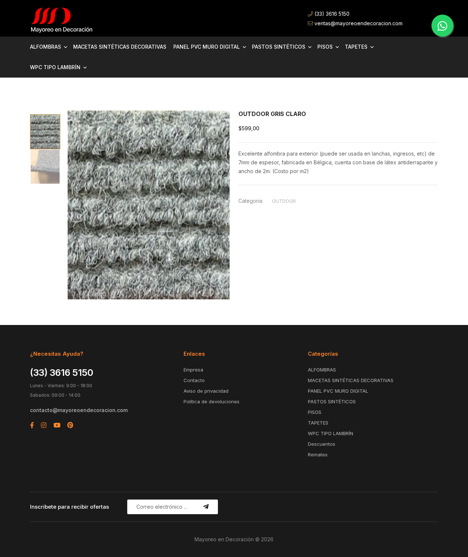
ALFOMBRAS (45, 47)
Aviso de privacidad (206, 391)
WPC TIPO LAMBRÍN (55, 67)
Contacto (194, 380)
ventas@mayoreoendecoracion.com (358, 23)
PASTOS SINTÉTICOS (278, 47)
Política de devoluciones (211, 401)
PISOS (325, 47)
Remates (318, 454)
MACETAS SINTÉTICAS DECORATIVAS (119, 47)
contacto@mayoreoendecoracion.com (79, 410)
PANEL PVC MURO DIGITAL (206, 47)
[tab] (45, 131)
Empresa (193, 370)
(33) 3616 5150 (331, 14)
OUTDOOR (284, 201)
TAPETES (356, 47)
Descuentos (321, 444)
